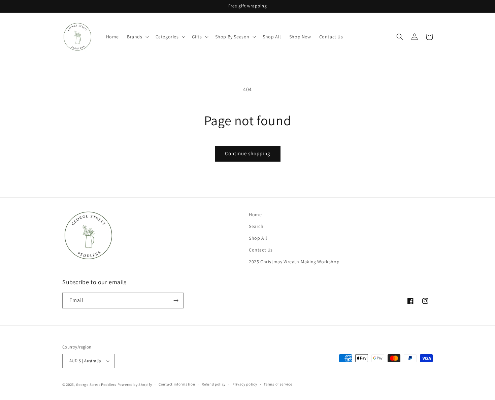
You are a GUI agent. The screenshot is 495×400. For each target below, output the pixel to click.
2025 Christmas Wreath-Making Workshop (294, 262)
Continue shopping (247, 153)
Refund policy (214, 384)
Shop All (258, 238)
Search (256, 226)
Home (255, 214)
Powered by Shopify (135, 384)
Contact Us (261, 250)
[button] (137, 37)
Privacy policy (244, 384)
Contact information (177, 384)
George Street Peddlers (96, 384)
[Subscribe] (175, 300)
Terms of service (278, 384)
